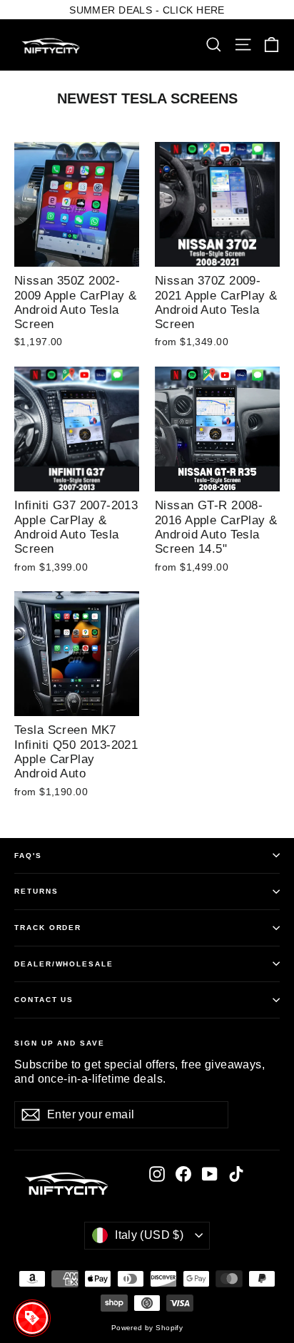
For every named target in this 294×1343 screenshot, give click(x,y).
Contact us (44, 1000)
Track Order (47, 927)
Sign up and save (59, 1043)
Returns (36, 891)
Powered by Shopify (147, 1328)
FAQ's (28, 855)
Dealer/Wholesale (63, 964)
